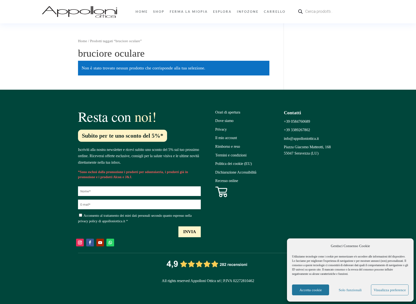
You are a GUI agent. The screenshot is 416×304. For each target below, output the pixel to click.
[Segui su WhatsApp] (110, 242)
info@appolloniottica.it (301, 138)
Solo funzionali (350, 290)
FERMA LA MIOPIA (189, 12)
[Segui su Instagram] (80, 242)
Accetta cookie (310, 290)
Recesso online (226, 181)
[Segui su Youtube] (100, 242)
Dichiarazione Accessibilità (235, 172)
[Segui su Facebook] (90, 242)
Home (142, 12)
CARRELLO (275, 12)
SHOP (158, 12)
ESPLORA (222, 12)
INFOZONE (248, 12)
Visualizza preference (390, 290)
